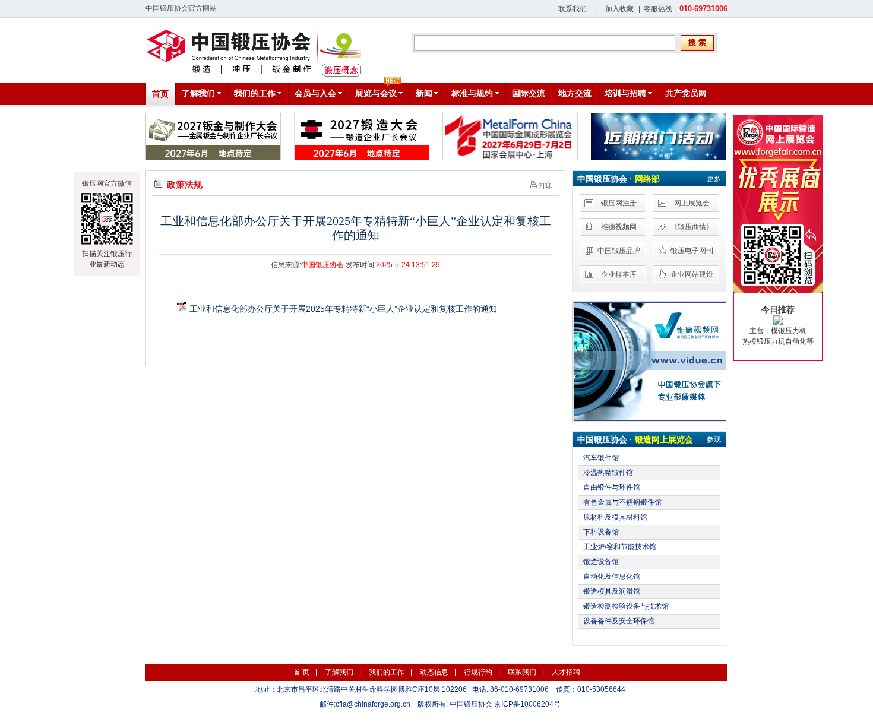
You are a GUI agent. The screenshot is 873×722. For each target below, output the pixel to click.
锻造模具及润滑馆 (611, 591)
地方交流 (575, 93)
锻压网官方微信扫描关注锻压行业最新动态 (107, 223)
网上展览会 (692, 203)
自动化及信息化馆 (611, 576)
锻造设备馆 (601, 562)
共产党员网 (686, 93)
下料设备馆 (601, 532)
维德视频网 (619, 227)
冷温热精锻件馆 (608, 472)
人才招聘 (566, 672)
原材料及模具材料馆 (615, 517)
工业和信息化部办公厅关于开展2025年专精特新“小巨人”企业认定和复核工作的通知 (343, 309)
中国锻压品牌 (618, 250)
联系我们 (572, 9)
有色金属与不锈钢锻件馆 (622, 502)
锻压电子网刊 (691, 250)
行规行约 (478, 672)
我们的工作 (386, 672)
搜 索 (697, 42)
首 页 (301, 672)
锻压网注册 (619, 203)
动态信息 (434, 672)
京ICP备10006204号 (527, 704)
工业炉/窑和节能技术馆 (619, 547)
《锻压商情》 (691, 227)
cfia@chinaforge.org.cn (373, 704)
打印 (545, 186)
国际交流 (528, 93)
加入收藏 (619, 9)
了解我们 (339, 672)
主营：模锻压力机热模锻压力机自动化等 (778, 325)
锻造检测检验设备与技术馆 (626, 606)
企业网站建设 (691, 274)
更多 (714, 179)
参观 (714, 439)
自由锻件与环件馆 (611, 487)
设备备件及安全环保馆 (618, 621)
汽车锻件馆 (601, 458)
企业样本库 (619, 274)
